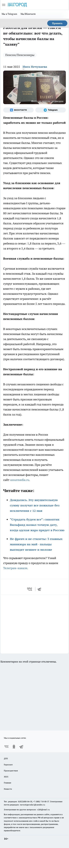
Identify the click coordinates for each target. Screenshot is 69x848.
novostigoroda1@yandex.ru (32, 804)
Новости (8, 789)
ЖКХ (6, 776)
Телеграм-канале (15, 568)
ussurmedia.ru (19, 480)
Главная (7, 782)
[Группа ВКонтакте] (18, 110)
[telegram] (40, 589)
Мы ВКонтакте (28, 13)
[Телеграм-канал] (50, 110)
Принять (57, 23)
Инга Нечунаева (35, 67)
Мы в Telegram (9, 13)
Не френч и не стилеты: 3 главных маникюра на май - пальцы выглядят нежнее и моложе (36, 544)
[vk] (30, 589)
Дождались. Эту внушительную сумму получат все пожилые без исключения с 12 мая (34, 505)
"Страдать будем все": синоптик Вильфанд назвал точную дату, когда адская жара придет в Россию (37, 524)
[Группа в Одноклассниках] (13, 746)
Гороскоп (8, 764)
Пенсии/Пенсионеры (19, 55)
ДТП (6, 758)
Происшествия (11, 770)
